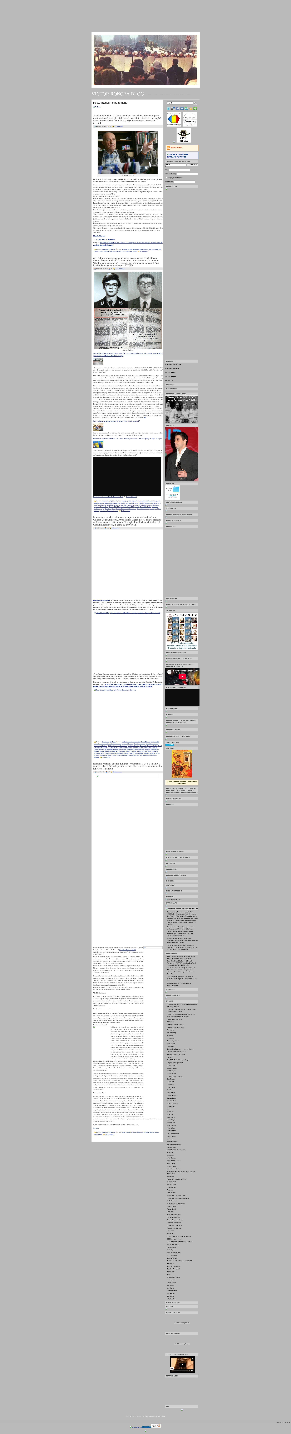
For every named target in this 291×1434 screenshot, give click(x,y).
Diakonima (170, 1082)
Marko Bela (141, 505)
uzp (138, 755)
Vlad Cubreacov (172, 1291)
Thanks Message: (171, 174)
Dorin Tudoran (171, 1087)
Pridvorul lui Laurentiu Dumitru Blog (178, 1198)
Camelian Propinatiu (139, 744)
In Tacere (170, 1114)
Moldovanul (130, 749)
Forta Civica (134, 503)
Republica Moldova (129, 753)
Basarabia (156, 741)
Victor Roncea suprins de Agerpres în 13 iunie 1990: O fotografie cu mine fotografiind (181, 957)
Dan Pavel (117, 503)
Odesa (123, 751)
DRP (124, 503)
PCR (115, 507)
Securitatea (155, 507)
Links (189, 94)
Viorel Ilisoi (170, 1285)
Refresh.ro (170, 1212)
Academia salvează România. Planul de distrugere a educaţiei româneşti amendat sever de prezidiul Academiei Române (128, 243)
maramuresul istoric (132, 505)
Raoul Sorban (171, 1206)
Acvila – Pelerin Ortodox (174, 1019)
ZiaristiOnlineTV (131, 497)
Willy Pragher (171, 1299)
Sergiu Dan (97, 509)
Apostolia (170, 1035)
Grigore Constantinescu (125, 747)
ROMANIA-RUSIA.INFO (174, 1225)
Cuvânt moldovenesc (133, 746)
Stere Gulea (108, 509)
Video (162, 94)
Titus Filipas (170, 1272)
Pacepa (111, 507)
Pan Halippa (147, 751)
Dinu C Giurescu (153, 249)
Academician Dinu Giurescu (140, 249)
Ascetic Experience (173, 1041)
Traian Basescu (141, 509)
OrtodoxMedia (171, 1187)
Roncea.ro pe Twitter (176, 157)
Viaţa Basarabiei (143, 755)
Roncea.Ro (111, 239)
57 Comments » (117, 772)
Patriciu (156, 1132)
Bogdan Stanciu (172, 1065)
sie (101, 509)
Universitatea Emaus (173, 1277)
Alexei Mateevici (145, 741)
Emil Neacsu (171, 1090)
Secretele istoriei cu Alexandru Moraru (179, 1236)
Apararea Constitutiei (142, 501)
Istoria (101, 251)
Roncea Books (179, 94)
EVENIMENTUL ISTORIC (173, 364)
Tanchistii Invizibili (172, 1258)
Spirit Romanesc (172, 1255)
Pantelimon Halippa (99, 753)
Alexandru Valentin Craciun (175, 1027)
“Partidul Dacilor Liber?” (127, 950)
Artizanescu (170, 1038)
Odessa (128, 751)
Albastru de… (171, 1022)
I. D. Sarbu (154, 503)
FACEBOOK (169, 380)
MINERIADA (171, 1163)
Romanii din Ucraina (145, 507)
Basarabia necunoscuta (100, 744)
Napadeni (96, 751)
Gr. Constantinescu (113, 747)
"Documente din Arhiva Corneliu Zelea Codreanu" (182, 1004)
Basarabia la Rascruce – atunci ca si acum (180, 1049)
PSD (132, 507)
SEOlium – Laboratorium (174, 1239)
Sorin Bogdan (171, 1250)
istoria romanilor (117, 251)
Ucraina (152, 509)
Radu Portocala (172, 1201)
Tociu (168, 1274)
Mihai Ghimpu (171, 1158)
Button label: (169, 182)
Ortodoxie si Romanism (137, 751)
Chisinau (110, 746)
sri (103, 509)
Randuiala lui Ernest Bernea (176, 1203)
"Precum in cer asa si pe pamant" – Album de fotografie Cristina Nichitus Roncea (181, 1015)
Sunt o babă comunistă (122, 509)
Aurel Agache (171, 1043)
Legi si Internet (171, 1136)
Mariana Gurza (171, 1147)
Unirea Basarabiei (131, 755)
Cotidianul (101, 239)
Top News (112, 249)
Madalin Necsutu (172, 1141)
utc (156, 509)
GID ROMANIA (171, 1101)
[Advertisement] (145, 16)
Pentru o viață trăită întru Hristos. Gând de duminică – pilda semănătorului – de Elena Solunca (180, 934)
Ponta (129, 507)
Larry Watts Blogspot (173, 1133)
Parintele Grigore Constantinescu (114, 753)
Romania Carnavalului (174, 1223)
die (121, 503)
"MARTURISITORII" (173, 1007)
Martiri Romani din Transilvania (176, 1150)
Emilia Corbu (171, 1092)
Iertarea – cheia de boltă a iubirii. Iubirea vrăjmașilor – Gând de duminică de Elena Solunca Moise (182, 940)
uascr (147, 509)
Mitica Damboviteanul (174, 1169)
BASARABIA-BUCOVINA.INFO (176, 1052)
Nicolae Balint (171, 1182)
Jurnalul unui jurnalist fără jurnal (106, 505)
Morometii (103, 507)
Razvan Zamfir (171, 1209)
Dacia (123, 1132)
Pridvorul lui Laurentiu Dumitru (176, 1195)
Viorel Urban (171, 1288)
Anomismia (170, 1030)
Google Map (103, 747)
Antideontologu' (172, 1033)
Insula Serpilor (171, 1120)
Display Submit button (175, 178)
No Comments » (120, 268)
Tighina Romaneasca (173, 1266)
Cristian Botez (171, 1073)
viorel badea (103, 511)
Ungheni (123, 755)
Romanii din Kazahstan (174, 1228)
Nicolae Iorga (117, 751)
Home (149, 94)
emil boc (128, 503)
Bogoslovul (125, 744)
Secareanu (170, 1233)
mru (107, 507)
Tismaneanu (132, 509)
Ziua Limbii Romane (112, 511)
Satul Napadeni (139, 753)
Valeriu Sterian (171, 1282)
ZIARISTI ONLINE (170, 372)
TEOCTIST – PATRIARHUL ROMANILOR (179, 1261)
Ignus (169, 1109)
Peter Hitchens (171, 1193)
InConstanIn (171, 1117)
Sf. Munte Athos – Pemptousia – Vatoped (179, 1242)
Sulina (113, 509)
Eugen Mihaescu (172, 1095)
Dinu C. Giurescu (99, 236)
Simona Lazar (171, 1247)
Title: (167, 170)
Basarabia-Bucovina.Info (101, 600)
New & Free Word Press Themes (177, 1179)
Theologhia (170, 1263)
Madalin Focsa (171, 1139)
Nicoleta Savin (171, 1184)
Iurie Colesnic (139, 747)
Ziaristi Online (192, 909)
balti (152, 741)
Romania (136, 507)
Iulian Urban (171, 1128)
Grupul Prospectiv (172, 1103)
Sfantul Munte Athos (173, 1244)
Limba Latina (125, 251)
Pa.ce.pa (170, 1190)
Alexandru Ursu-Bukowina (175, 1024)
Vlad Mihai (170, 1296)
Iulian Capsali (171, 1125)
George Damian (172, 1098)
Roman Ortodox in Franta (175, 1220)
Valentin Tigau (171, 1280)
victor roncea (152, 755)
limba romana (133, 251)
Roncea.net (170, 1231)
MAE (125, 505)
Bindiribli (170, 1057)
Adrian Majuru (131, 501)
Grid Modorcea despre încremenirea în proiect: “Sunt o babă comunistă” (116, 421)
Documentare (105, 249)
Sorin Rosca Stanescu (174, 1252)
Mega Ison (170, 1155)
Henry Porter (171, 1106)
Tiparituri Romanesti (173, 1269)
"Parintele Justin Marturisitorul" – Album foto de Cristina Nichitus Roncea (181, 1010)
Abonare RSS (176, 147)
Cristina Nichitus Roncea (120, 746)
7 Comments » (119, 126)
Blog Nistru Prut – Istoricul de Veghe (178, 1060)
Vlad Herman (171, 1293)
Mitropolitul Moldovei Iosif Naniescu (116, 749)
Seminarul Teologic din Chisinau (102, 755)
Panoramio (155, 751)
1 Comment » (115, 528)
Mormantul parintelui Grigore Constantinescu (146, 749)
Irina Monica (171, 1122)
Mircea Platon (171, 1166)
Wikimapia (96, 757)
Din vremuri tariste (152, 746)
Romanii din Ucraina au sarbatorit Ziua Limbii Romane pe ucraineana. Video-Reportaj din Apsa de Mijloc (127, 438)
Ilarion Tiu (170, 1112)
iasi (134, 747)
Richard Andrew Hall (173, 1217)
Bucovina (130, 744)
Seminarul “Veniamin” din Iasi (152, 753)
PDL (118, 507)
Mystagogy (170, 1176)
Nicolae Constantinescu (106, 751)
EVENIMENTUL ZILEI (172, 368)
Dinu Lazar (170, 1084)
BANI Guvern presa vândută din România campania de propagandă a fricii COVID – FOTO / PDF (182, 979)
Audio (169, 94)
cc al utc (105, 503)
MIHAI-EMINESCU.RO (174, 1161)
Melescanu (148, 505)
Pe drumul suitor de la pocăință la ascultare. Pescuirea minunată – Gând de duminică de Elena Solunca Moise (182, 947)
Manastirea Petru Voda (174, 1144)
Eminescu (133, 1132)
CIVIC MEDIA (171, 1071)
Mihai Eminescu (149, 1132)
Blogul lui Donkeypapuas (175, 1062)
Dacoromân (143, 746)
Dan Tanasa (171, 1079)
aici (145, 417)
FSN (140, 503)
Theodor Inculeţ (116, 755)
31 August (124, 501)
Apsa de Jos (151, 501)
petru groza (123, 507)
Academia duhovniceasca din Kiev (131, 741)
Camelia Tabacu (172, 1068)
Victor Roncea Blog (118, 93)
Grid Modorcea (146, 503)
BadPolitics (170, 1046)
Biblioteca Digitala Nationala (176, 1054)
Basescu (99, 503)
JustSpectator (171, 1131)
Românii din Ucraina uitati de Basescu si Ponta (108, 497)
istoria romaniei (108, 251)
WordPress (161, 1416)
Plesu (95, 1134)
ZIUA (155, 94)
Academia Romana (127, 249)
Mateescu (170, 1152)
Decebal (128, 1132)
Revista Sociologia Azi (174, 1214)
